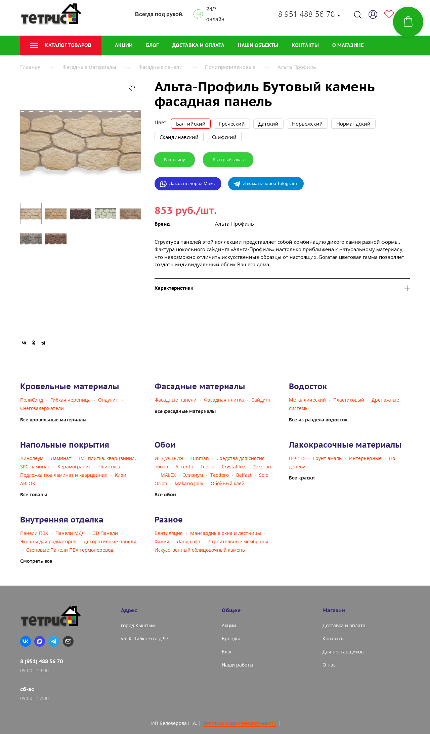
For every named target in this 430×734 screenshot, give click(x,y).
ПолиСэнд (31, 400)
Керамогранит (74, 466)
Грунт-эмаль (327, 458)
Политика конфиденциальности (239, 723)
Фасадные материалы (89, 66)
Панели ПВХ (34, 533)
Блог (152, 45)
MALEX (168, 475)
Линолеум (31, 458)
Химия (162, 541)
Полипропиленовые (230, 66)
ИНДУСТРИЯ (169, 458)
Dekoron (261, 466)
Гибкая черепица (70, 400)
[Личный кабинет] (373, 14)
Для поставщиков (342, 651)
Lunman (199, 458)
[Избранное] (389, 14)
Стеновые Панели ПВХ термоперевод (69, 550)
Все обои (165, 495)
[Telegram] (43, 343)
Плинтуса (109, 466)
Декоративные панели (110, 541)
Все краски (302, 478)
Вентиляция (169, 533)
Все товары (33, 495)
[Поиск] (357, 14)
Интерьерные (365, 458)
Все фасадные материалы (185, 411)
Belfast (244, 475)
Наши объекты (258, 45)
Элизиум (193, 475)
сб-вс (27, 689)
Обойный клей (228, 483)
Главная (30, 66)
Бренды (231, 638)
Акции (124, 45)
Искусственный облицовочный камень (200, 550)
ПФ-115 (297, 458)
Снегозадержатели (42, 408)
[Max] (39, 641)
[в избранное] (132, 88)
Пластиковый (348, 400)
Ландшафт (189, 541)
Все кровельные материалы (53, 420)
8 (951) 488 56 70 (41, 661)
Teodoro (219, 475)
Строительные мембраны (238, 541)
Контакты (305, 45)
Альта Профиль (296, 66)
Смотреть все (36, 561)
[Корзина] (408, 22)
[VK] (25, 641)
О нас (329, 664)
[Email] (68, 641)
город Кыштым (138, 625)
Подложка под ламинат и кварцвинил (64, 475)
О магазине (347, 45)
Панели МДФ (70, 533)
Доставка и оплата (198, 45)
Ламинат (61, 458)
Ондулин (108, 400)
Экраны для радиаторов (48, 541)
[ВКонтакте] (24, 343)
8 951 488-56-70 (309, 14)
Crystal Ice (233, 466)
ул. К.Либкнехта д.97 (144, 638)
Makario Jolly (189, 483)
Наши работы (237, 664)
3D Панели (105, 533)
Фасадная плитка (224, 400)
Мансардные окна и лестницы (225, 533)
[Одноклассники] (34, 343)
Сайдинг (261, 400)
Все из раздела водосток (318, 420)
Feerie (207, 466)
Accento (184, 466)
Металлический (307, 400)
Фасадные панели (160, 66)
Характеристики (174, 288)
